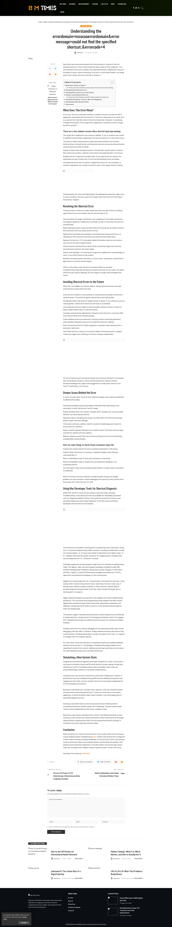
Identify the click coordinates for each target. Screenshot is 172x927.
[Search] (142, 8)
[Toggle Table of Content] (111, 82)
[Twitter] (136, 8)
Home (40, 22)
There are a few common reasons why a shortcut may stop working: (91, 87)
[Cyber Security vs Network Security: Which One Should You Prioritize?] (52, 90)
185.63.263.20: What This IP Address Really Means (126, 873)
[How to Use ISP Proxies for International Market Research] (38, 855)
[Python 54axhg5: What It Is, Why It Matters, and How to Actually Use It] (98, 855)
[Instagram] (138, 8)
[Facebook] (133, 8)
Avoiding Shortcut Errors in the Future (80, 92)
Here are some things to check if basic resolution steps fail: (89, 97)
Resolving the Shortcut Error (76, 90)
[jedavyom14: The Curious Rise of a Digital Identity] (38, 875)
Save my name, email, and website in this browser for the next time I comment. (71, 827)
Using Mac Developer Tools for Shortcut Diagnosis (84, 99)
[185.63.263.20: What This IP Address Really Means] (98, 875)
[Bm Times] (42, 8)
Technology (86, 26)
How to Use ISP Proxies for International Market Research (64, 853)
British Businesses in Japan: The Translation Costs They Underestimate (130, 910)
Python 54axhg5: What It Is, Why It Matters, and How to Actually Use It (126, 853)
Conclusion (70, 104)
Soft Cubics (102, 924)
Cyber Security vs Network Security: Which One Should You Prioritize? (53, 100)
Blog (45, 22)
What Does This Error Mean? (76, 85)
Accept (24, 922)
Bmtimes (80, 52)
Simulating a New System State (77, 102)
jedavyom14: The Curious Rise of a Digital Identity (66, 873)
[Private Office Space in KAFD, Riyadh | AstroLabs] (113, 900)
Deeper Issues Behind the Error (77, 95)
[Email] (55, 74)
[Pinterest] (49, 74)
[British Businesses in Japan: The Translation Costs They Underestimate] (113, 911)
